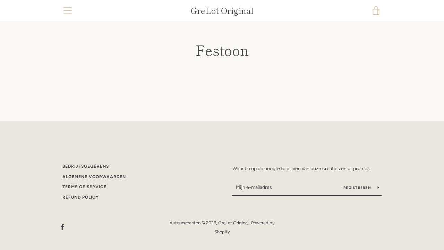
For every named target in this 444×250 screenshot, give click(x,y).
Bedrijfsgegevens (85, 166)
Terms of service (84, 186)
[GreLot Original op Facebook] (62, 227)
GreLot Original (222, 11)
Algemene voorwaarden (94, 176)
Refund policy (80, 197)
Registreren (357, 187)
